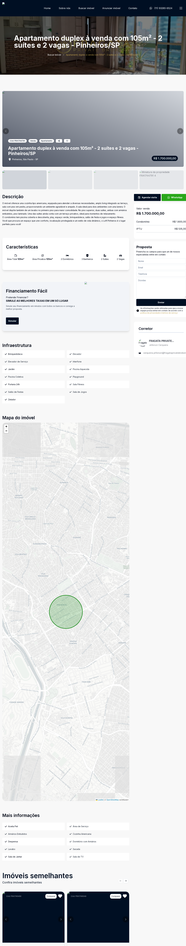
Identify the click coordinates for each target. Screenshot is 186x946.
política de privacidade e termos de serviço (159, 313)
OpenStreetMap (112, 799)
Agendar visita (149, 197)
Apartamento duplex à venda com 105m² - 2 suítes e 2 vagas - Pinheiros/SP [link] (102, 55)
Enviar (161, 302)
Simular (12, 321)
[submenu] (181, 8)
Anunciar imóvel (111, 8)
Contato (132, 8)
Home (47, 8)
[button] (6, 131)
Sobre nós (64, 8)
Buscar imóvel (86, 8)
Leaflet (100, 799)
